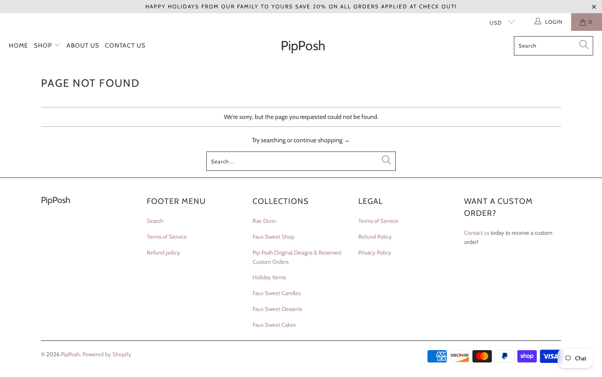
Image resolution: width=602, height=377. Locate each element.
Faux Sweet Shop (273, 236)
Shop (44, 45)
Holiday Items (269, 277)
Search (155, 220)
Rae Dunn (264, 220)
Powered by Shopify (106, 354)
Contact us (476, 232)
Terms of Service (167, 236)
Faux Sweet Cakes (274, 324)
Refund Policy (375, 236)
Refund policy (163, 252)
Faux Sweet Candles (277, 292)
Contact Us (125, 45)
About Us (83, 45)
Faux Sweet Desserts (277, 308)
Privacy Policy (374, 252)
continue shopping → (322, 140)
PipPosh (70, 354)
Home (18, 45)
